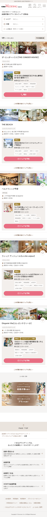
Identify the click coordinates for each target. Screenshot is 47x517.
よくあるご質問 (37, 507)
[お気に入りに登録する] (42, 53)
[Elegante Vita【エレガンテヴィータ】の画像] (23, 314)
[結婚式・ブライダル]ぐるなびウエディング (15, 434)
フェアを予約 (25, 159)
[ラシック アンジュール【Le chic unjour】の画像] (23, 247)
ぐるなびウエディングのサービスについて (18, 507)
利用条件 (23, 499)
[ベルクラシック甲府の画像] (23, 179)
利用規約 (15, 499)
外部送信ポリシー (12, 503)
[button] (23, 84)
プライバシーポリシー (34, 499)
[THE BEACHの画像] (23, 115)
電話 (24, 94)
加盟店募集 (37, 503)
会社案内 (8, 499)
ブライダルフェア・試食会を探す (12, 436)
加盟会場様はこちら (25, 503)
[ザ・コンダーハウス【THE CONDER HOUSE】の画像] (23, 48)
